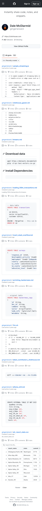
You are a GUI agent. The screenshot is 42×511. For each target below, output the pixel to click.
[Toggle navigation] (3, 3)
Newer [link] (17, 487)
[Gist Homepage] (14, 3)
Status (26, 497)
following (18, 40)
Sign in (27, 4)
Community (33, 497)
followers (8, 40)
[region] (21, 86)
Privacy (13, 497)
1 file (5, 72)
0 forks (12, 72)
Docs (11, 499)
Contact (17, 499)
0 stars (30, 72)
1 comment (20, 366)
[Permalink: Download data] (3, 153)
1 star (29, 109)
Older (25, 487)
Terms (7, 497)
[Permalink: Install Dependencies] (3, 170)
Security (19, 497)
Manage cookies (27, 499)
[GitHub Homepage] (14, 505)
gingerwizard (6, 66)
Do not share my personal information (21, 501)
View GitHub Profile (21, 46)
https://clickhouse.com (12, 36)
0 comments (21, 72)
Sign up (36, 4)
